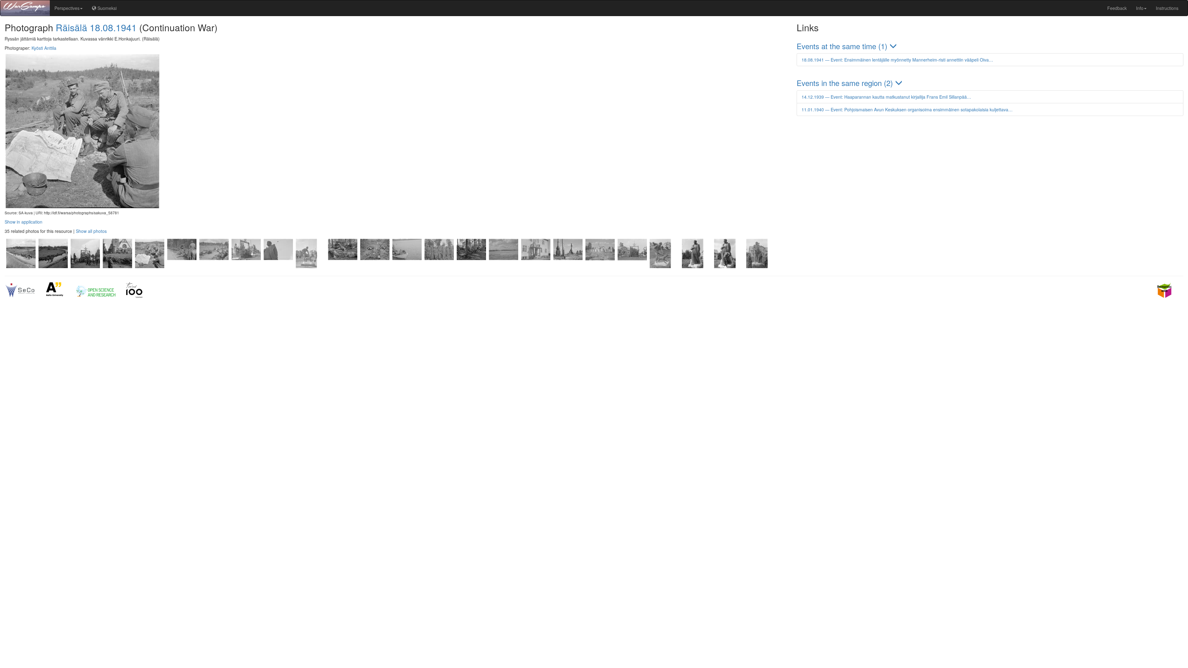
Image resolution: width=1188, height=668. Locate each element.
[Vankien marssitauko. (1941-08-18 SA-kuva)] (53, 266)
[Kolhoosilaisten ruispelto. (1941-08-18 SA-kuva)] (503, 266)
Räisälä (71, 27)
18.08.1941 (113, 27)
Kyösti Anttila (44, 48)
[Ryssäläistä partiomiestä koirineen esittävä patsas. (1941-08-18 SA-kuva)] (310, 266)
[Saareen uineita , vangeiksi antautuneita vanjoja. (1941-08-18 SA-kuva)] (439, 266)
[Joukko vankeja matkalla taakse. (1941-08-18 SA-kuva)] (21, 266)
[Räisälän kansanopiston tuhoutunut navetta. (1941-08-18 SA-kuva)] (600, 266)
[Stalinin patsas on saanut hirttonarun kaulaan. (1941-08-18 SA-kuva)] (278, 266)
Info (1139, 8)
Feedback (1117, 8)
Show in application (23, 222)
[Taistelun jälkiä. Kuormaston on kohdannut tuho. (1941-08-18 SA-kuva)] (214, 266)
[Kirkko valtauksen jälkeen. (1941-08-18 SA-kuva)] (117, 266)
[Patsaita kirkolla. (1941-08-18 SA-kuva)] (632, 266)
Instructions (1167, 8)
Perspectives (67, 8)
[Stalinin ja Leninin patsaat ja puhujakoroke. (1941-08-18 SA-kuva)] (85, 266)
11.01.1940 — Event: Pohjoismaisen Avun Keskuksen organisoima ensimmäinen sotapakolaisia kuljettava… (907, 109)
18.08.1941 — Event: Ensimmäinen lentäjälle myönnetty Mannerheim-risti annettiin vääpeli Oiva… (897, 60)
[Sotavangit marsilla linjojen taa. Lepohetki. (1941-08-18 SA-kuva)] (182, 266)
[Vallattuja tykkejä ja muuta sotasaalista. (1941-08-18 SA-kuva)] (471, 266)
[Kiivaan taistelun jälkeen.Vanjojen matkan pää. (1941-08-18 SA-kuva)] (375, 266)
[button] (990, 46)
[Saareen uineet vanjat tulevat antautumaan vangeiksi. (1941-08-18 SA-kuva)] (407, 266)
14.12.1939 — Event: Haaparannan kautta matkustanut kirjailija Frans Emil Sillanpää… (886, 97)
